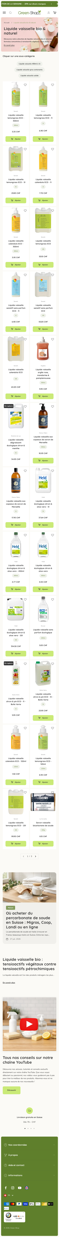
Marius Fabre (43, 433)
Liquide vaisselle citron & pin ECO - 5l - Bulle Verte (43, 697)
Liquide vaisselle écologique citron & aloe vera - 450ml (16, 568)
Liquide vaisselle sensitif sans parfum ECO (43, 308)
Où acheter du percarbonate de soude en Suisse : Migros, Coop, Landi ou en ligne (29, 920)
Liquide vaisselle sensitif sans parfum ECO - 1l (15, 308)
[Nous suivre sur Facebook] (6, 1188)
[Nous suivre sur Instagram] (13, 1188)
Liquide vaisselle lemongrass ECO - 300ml (16, 118)
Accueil (6, 23)
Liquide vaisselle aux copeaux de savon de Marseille (43, 439)
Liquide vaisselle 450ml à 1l (29, 64)
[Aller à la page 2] (35, 856)
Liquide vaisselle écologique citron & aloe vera (43, 568)
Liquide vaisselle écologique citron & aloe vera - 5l (43, 504)
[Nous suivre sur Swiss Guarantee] (27, 1188)
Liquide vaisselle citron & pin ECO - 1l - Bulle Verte (16, 701)
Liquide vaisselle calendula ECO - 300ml (15, 244)
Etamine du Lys (16, 436)
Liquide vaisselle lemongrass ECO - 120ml (43, 761)
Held (43, 497)
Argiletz (43, 366)
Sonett (16, 111)
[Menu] (23, 1213)
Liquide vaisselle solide (30, 75)
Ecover (43, 626)
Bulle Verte (15, 695)
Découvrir (11, 1090)
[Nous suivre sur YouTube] (20, 1188)
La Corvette (43, 819)
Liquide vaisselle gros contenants (30, 70)
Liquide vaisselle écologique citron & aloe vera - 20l (16, 632)
